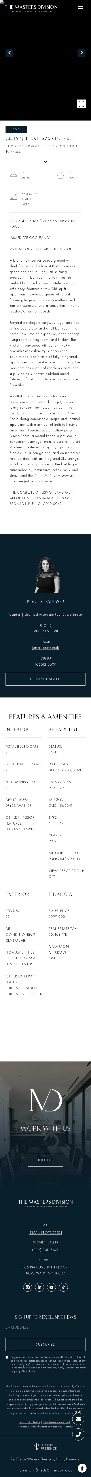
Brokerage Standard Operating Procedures (40, 1426)
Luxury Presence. (68, 1459)
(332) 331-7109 (45, 1250)
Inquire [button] (45, 1160)
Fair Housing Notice (29, 1422)
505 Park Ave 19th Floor (45, 1267)
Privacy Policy (28, 1371)
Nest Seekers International (56, 1422)
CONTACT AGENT (45, 679)
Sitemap (68, 1426)
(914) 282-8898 (45, 631)
